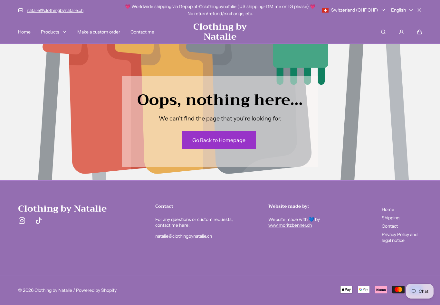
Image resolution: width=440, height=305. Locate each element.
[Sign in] (401, 31)
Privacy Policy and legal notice (399, 237)
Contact (390, 226)
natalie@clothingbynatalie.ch (183, 236)
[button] (419, 31)
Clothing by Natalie (53, 290)
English (398, 10)
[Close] (419, 10)
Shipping (390, 218)
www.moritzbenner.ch (290, 225)
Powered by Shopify (96, 290)
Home (388, 209)
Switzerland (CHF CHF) (354, 10)
